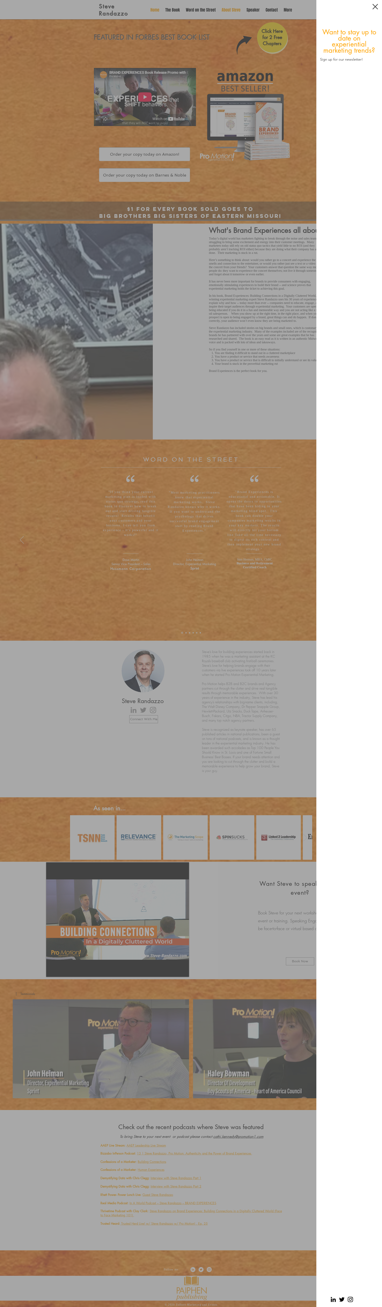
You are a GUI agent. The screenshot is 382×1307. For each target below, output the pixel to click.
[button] (375, 6)
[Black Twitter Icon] (341, 1299)
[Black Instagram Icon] (350, 1299)
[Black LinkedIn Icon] (333, 1299)
